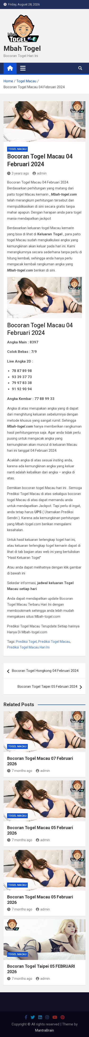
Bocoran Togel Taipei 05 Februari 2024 (47, 686)
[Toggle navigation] (23, 68)
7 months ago (22, 771)
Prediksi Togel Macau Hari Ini (28, 647)
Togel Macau (17, 149)
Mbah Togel (22, 48)
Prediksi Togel (26, 641)
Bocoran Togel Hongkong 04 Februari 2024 (45, 671)
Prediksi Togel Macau (54, 641)
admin (42, 173)
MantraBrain (44, 1030)
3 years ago (20, 173)
